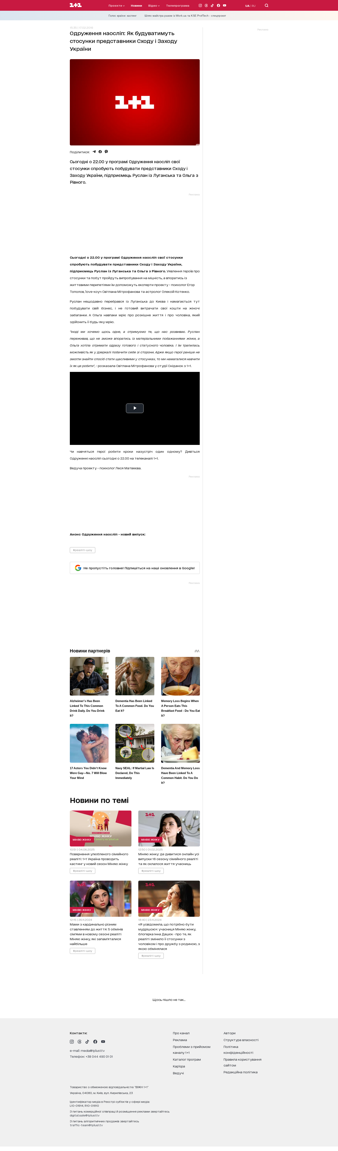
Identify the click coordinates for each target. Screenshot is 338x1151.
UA (247, 5)
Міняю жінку (82, 839)
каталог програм (187, 1059)
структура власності (241, 1039)
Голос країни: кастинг (123, 15)
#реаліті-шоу (82, 549)
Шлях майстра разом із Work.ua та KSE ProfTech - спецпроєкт (185, 15)
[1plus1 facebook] (95, 1042)
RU (253, 5)
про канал (181, 1033)
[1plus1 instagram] (72, 1042)
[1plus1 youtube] (103, 1042)
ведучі (178, 1073)
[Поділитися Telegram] (94, 151)
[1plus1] (76, 5)
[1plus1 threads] (80, 1042)
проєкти (116, 5)
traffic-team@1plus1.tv (86, 1125)
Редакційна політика (241, 1072)
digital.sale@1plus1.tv (85, 1115)
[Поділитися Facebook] (100, 151)
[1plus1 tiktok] (87, 1042)
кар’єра (179, 1066)
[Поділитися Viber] (106, 151)
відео (153, 5)
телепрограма (177, 5)
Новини (136, 5)
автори (230, 1033)
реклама (180, 1039)
